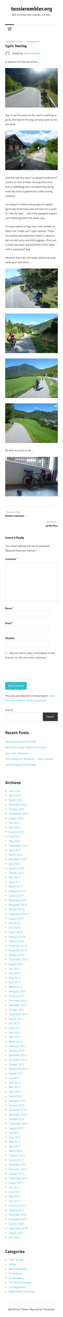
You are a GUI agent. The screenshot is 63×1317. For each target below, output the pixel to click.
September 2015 (18, 959)
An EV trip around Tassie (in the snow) (26, 747)
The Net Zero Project (20, 1283)
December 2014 (18, 1000)
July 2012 (14, 1133)
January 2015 (16, 996)
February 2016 (17, 937)
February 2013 (17, 1101)
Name (9, 608)
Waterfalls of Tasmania (22, 1292)
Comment (11, 559)
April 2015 (15, 982)
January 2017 (16, 896)
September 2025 (18, 814)
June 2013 (14, 1083)
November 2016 (18, 905)
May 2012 (14, 1142)
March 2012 (15, 1151)
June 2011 (14, 1192)
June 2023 (14, 836)
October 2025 (16, 809)
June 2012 (14, 1137)
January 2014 (16, 1051)
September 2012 (18, 1124)
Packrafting (15, 1273)
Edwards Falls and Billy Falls (20, 742)
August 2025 (16, 818)
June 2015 (14, 973)
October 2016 (16, 909)
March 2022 (15, 855)
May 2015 (14, 978)
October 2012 (16, 1119)
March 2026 (15, 800)
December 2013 (18, 1055)
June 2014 (14, 1028)
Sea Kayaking (16, 1278)
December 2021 (18, 859)
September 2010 (18, 1228)
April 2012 (15, 1146)
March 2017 (15, 887)
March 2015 (15, 987)
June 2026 (14, 791)
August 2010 (16, 1233)
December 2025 (18, 805)
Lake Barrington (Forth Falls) (20, 765)
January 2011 (16, 1210)
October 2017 (16, 873)
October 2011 (16, 1174)
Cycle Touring (16, 1260)
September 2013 (18, 1069)
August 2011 (16, 1183)
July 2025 (14, 823)
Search (9, 710)
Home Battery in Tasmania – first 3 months (29, 759)
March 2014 (15, 1042)
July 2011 (14, 1187)
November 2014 (18, 1005)
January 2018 (16, 868)
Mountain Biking (18, 1269)
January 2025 (16, 832)
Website (10, 638)
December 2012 (18, 1110)
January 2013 (16, 1105)
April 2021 (15, 864)
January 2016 (16, 941)
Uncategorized (33, 41)
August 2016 (16, 919)
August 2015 (16, 964)
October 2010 (16, 1224)
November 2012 (18, 1114)
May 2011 (14, 1196)
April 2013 (15, 1092)
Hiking (12, 1264)
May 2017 (14, 877)
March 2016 (15, 932)
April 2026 (15, 795)
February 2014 (17, 1046)
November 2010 (18, 1219)
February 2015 (17, 991)
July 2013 (14, 1078)
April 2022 (15, 850)
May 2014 (14, 1032)
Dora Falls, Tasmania (16, 753)
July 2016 (14, 923)
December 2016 (18, 900)
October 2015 (16, 955)
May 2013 (14, 1087)
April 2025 (15, 827)
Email (9, 623)
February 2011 (17, 1206)
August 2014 (16, 1019)
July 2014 (14, 1023)
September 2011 (18, 1178)
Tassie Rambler (32, 53)
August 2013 (16, 1073)
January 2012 (16, 1160)
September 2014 (18, 1014)
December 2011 (18, 1165)
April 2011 (15, 1201)
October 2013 (16, 1064)
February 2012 (17, 1156)
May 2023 (14, 841)
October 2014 (16, 1010)
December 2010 (18, 1215)
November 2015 (18, 950)
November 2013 (18, 1060)
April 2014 (15, 1037)
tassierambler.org (31, 8)
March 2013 (15, 1096)
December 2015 (18, 946)
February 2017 (17, 891)
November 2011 (18, 1169)
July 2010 (14, 1237)
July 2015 (14, 969)
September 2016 (18, 914)
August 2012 (16, 1128)
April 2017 (15, 882)
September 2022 (18, 846)
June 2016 (14, 928)
